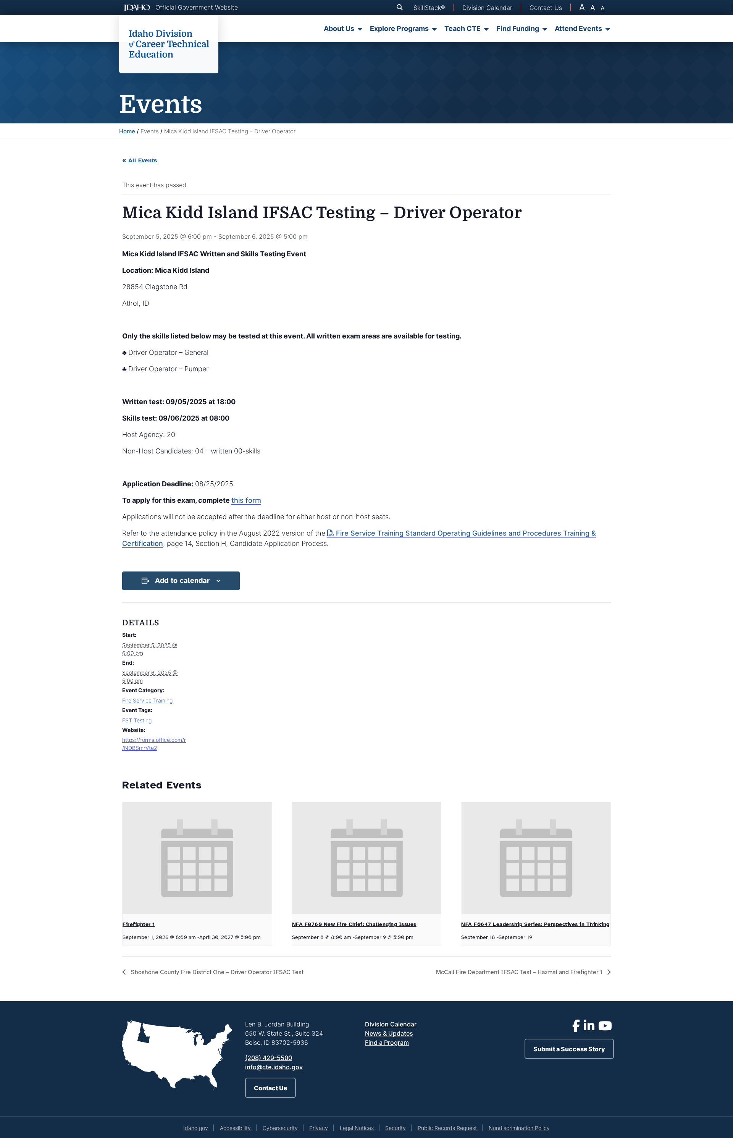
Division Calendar (391, 1024)
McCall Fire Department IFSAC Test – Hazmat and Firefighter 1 (520, 972)
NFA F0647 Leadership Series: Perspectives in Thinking (535, 924)
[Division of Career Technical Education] (168, 44)
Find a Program (387, 1042)
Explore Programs (399, 28)
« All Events (139, 160)
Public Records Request (447, 1127)
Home (127, 131)
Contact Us (270, 1088)
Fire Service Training (147, 700)
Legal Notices (357, 1127)
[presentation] (197, 858)
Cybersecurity (280, 1127)
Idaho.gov (195, 1127)
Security (395, 1127)
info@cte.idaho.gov (274, 1067)
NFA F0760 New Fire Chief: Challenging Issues (354, 924)
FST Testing (137, 720)
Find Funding (517, 28)
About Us (339, 28)
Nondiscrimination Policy (519, 1127)
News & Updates (389, 1033)
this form (246, 500)
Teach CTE (462, 28)
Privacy (318, 1127)
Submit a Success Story (569, 1049)
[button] (401, 7)
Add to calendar (182, 580)
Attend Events (578, 28)
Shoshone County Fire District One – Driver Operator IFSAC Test (216, 972)
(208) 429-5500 (268, 1058)
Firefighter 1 (139, 924)
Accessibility (235, 1127)
